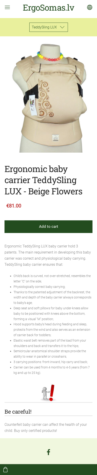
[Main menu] (7, 7)
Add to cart (48, 226)
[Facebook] (48, 452)
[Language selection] (89, 7)
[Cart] (5, 469)
